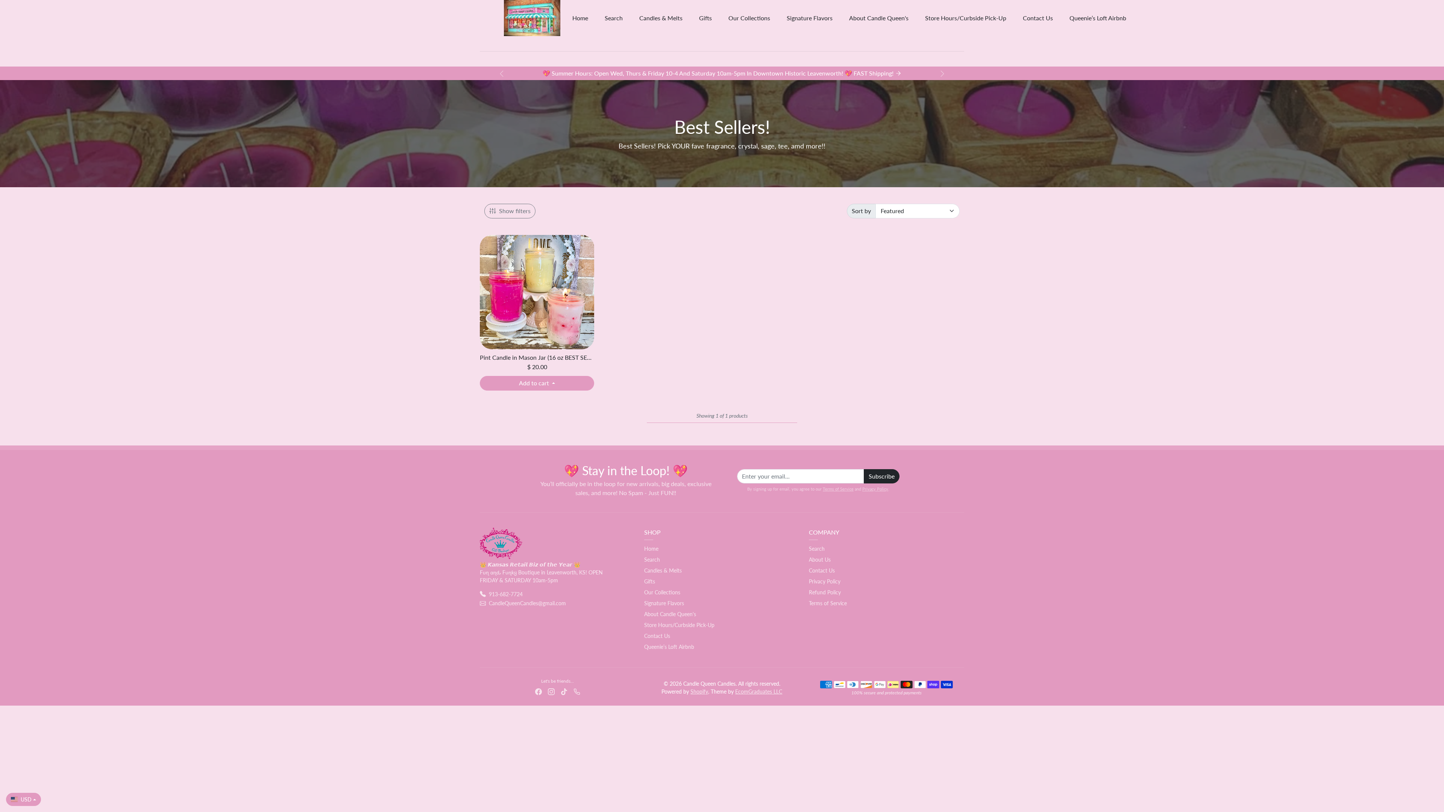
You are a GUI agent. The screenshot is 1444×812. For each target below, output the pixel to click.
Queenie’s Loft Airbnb (1097, 17)
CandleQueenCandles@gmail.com (527, 603)
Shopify (699, 691)
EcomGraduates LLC (758, 691)
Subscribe (882, 476)
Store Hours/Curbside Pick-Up (965, 17)
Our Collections (749, 17)
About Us (820, 559)
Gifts (705, 17)
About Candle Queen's (879, 17)
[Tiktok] (564, 691)
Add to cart (535, 382)
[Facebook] (538, 691)
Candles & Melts (661, 17)
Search (614, 17)
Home (580, 17)
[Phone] (576, 691)
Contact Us (1038, 17)
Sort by (861, 210)
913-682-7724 (506, 594)
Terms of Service (838, 488)
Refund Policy (825, 592)
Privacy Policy (875, 488)
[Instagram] (551, 691)
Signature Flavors (810, 17)
